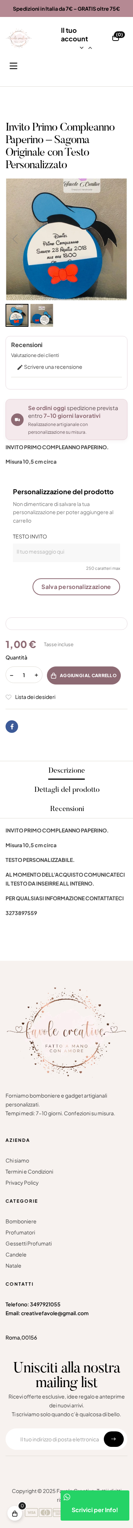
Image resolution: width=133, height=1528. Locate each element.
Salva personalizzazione (76, 586)
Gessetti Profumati (29, 1243)
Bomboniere (21, 1221)
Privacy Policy (22, 1182)
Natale (13, 1265)
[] (14, 1513)
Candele (16, 1254)
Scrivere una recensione (49, 366)
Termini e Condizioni (29, 1171)
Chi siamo (17, 1160)
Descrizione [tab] (66, 771)
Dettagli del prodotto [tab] (67, 790)
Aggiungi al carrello (88, 675)
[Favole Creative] (19, 38)
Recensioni (67, 809)
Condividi (12, 726)
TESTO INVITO (30, 536)
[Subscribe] (114, 1439)
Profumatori (20, 1232)
